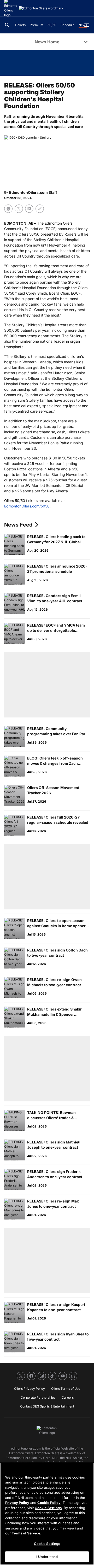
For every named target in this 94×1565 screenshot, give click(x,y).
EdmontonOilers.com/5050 (27, 506)
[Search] (7, 25)
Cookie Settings (48, 1508)
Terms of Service (26, 1533)
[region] (47, 1513)
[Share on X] (19, 209)
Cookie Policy (49, 1502)
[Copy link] (40, 209)
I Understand (47, 1557)
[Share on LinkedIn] (29, 209)
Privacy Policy (17, 1502)
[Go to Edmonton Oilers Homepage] (41, 8)
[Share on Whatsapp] (8, 209)
